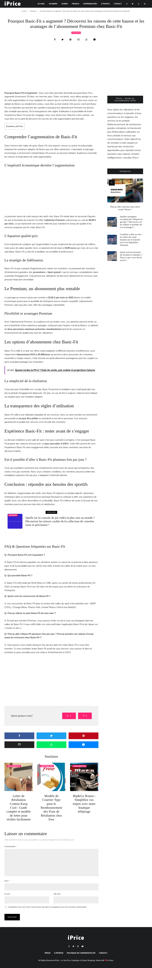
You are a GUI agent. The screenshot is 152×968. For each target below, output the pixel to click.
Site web (57, 894)
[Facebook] (69, 946)
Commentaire (10, 846)
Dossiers (53, 4)
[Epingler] (70, 39)
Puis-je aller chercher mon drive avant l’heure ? (125, 208)
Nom (7, 881)
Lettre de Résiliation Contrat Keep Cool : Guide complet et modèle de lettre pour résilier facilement (18, 807)
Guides (64, 4)
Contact (118, 4)
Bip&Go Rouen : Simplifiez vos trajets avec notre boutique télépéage (84, 803)
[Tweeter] (62, 39)
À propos (105, 4)
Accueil (41, 4)
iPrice (48, 953)
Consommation (14, 766)
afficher (19, 126)
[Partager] (55, 39)
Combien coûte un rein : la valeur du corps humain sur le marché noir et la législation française (131, 239)
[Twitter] (132, 4)
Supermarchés (90, 4)
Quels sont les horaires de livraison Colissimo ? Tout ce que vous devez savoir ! (131, 256)
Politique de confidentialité (81, 953)
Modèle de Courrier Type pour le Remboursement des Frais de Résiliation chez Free (51, 807)
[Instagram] (78, 946)
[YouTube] (82, 946)
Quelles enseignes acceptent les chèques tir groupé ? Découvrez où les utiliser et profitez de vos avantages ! (131, 221)
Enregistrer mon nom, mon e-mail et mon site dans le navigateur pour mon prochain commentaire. (47, 907)
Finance (75, 4)
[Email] (78, 39)
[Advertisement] (76, 69)
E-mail (7, 894)
